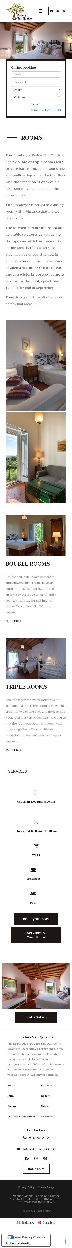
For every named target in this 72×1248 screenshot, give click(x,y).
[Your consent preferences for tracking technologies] (65, 1241)
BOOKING (12, 621)
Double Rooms (28, 564)
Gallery (45, 1095)
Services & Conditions (36, 935)
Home (11, 1085)
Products (47, 1085)
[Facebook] (27, 1158)
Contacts (47, 1116)
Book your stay (36, 919)
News (44, 1106)
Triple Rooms (26, 687)
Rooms (11, 1106)
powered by (46, 110)
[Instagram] (36, 1158)
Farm (10, 1095)
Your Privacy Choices (29, 1237)
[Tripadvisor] (45, 1158)
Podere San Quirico (36, 1037)
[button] (40, 11)
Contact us (36, 1130)
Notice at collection (18, 1243)
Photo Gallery (36, 1017)
